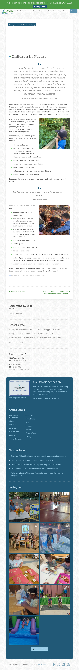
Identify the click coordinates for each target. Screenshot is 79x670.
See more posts (15, 343)
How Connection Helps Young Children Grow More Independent (35, 469)
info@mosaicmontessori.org (19, 369)
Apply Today (40, 6)
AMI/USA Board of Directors (47, 387)
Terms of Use (31, 433)
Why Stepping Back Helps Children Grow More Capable (32, 333)
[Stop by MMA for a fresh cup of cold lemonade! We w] (24, 507)
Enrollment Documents (13, 416)
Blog (59, 11)
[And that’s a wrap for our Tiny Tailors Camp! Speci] (24, 538)
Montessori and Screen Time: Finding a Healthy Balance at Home (36, 337)
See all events (14, 313)
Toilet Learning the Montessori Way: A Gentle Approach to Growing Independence (37, 474)
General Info (30, 11)
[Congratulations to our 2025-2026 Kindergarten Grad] (55, 600)
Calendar (51, 11)
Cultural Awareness (18, 291)
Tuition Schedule (15, 439)
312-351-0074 (17, 367)
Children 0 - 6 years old (51, 398)
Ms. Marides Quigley (28, 25)
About (18, 11)
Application (13, 435)
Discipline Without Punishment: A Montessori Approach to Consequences (39, 329)
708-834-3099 (16, 364)
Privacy (28, 436)
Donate (73, 11)
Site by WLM (42, 664)
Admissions (30, 415)
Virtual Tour (30, 419)
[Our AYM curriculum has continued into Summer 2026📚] (24, 569)
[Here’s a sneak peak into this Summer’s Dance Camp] (55, 507)
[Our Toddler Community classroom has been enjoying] (55, 569)
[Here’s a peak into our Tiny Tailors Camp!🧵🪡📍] (24, 600)
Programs (42, 11)
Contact (66, 11)
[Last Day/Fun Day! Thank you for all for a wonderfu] (24, 630)
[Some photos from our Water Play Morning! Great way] (55, 538)
